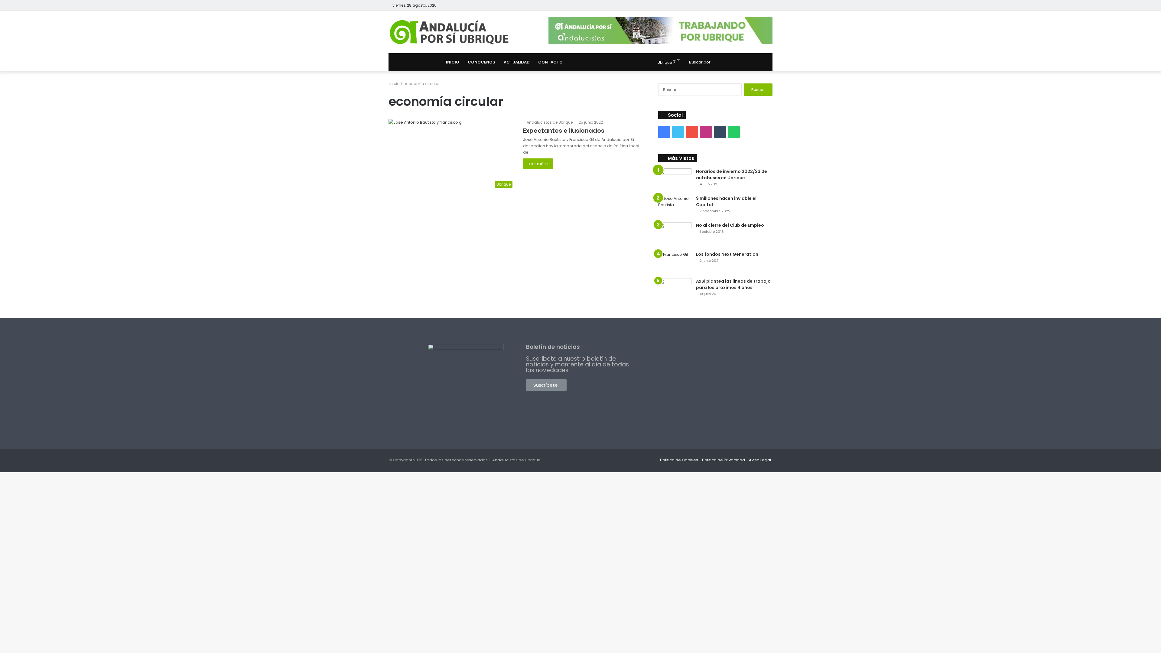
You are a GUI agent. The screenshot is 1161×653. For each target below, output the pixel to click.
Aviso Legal (760, 460)
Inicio (452, 62)
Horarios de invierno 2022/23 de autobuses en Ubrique (731, 174)
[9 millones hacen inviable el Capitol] (674, 206)
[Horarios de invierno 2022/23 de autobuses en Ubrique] (674, 179)
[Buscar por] (766, 62)
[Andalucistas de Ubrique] (449, 32)
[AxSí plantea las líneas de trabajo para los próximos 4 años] (674, 290)
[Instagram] (767, 5)
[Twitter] (749, 5)
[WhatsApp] (734, 132)
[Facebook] (740, 5)
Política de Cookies (679, 460)
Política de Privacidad (723, 460)
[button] (546, 385)
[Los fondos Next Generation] (674, 262)
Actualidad (517, 62)
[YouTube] (758, 5)
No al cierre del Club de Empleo (730, 225)
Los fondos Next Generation (727, 254)
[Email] (720, 132)
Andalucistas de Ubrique (550, 122)
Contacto (550, 62)
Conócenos (481, 62)
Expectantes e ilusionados (563, 130)
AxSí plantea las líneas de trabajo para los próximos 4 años (733, 284)
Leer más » (538, 164)
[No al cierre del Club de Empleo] (674, 234)
